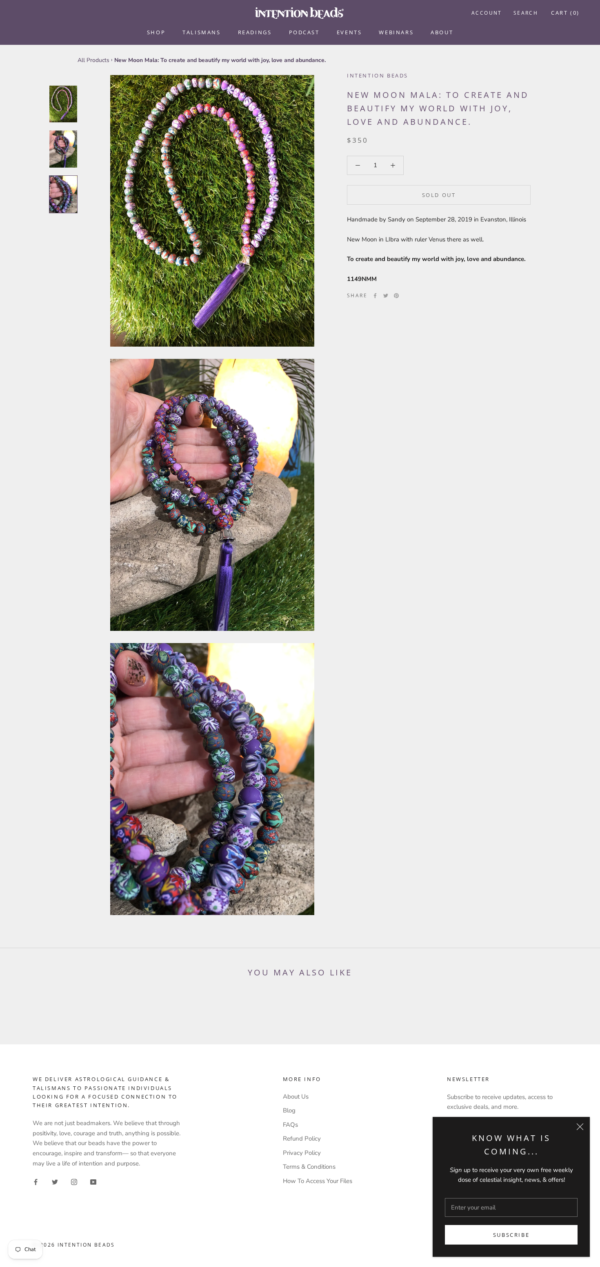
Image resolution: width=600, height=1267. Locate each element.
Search (525, 12)
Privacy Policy (302, 1153)
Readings (255, 32)
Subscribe (511, 1234)
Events (349, 32)
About (442, 32)
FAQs (290, 1125)
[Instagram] (74, 1182)
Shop (156, 32)
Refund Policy (302, 1138)
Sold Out (439, 195)
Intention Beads (377, 75)
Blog (289, 1110)
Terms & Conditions (309, 1167)
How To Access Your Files (317, 1181)
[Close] (580, 1126)
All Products (93, 60)
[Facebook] (375, 295)
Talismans (201, 32)
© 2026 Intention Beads (74, 1244)
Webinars (396, 32)
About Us (296, 1096)
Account (486, 12)
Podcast (304, 32)
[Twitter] (385, 295)
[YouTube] (93, 1182)
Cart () (565, 12)
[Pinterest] (396, 295)
